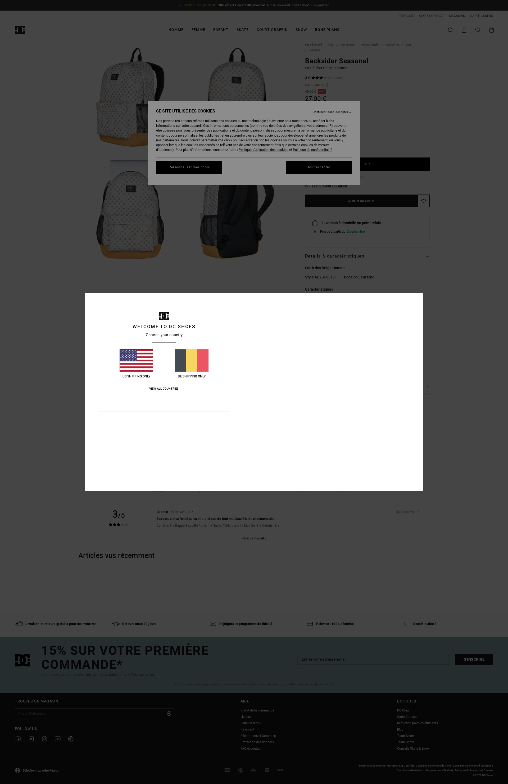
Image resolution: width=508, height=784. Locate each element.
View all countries (164, 388)
